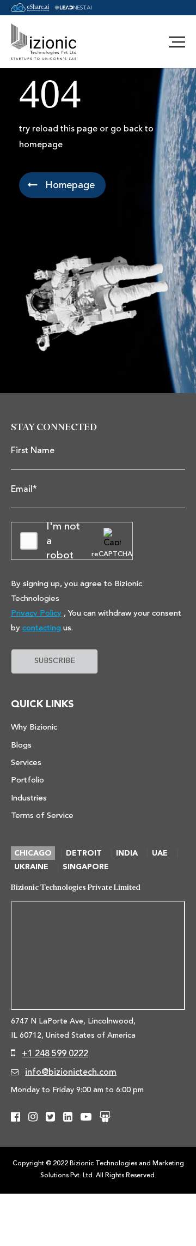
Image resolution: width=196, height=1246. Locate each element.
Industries (29, 798)
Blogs (21, 745)
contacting (41, 628)
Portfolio (27, 780)
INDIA (127, 853)
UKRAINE (31, 867)
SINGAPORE (86, 867)
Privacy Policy (36, 613)
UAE (160, 853)
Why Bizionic (34, 727)
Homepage (68, 184)
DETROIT (84, 853)
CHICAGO (33, 853)
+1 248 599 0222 (55, 1053)
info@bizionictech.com (71, 1072)
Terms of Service (42, 815)
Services (26, 762)
